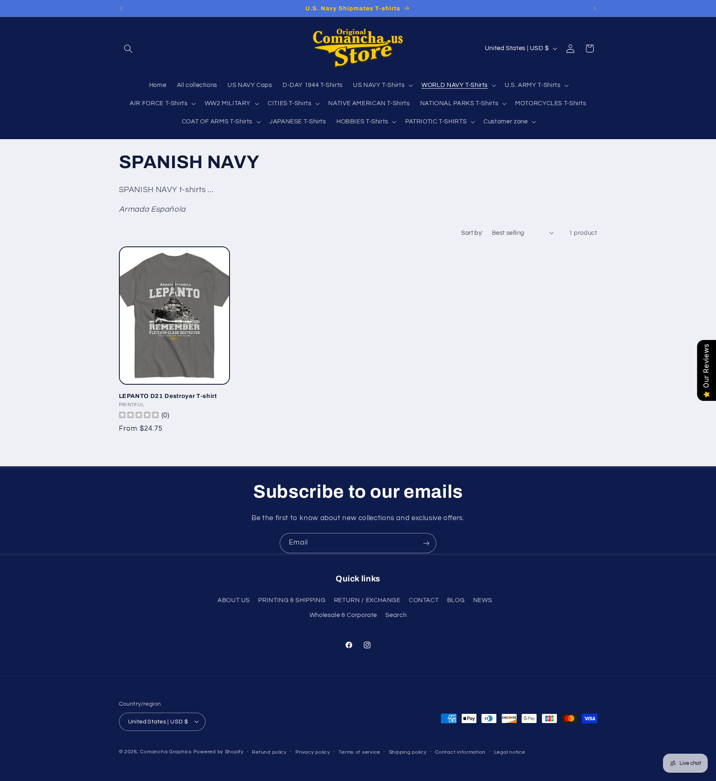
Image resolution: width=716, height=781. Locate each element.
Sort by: (472, 233)
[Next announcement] (594, 8)
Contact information (460, 752)
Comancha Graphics (166, 751)
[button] (128, 48)
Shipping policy (408, 752)
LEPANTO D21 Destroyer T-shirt (168, 396)
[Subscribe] (426, 543)
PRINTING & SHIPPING (291, 600)
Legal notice (509, 752)
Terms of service (359, 752)
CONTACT (423, 600)
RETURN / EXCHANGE (367, 600)
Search (395, 615)
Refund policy (269, 752)
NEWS (482, 600)
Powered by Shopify (219, 751)
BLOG (456, 600)
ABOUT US (234, 600)
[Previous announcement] (121, 8)
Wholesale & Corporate (343, 615)
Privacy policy (312, 752)
